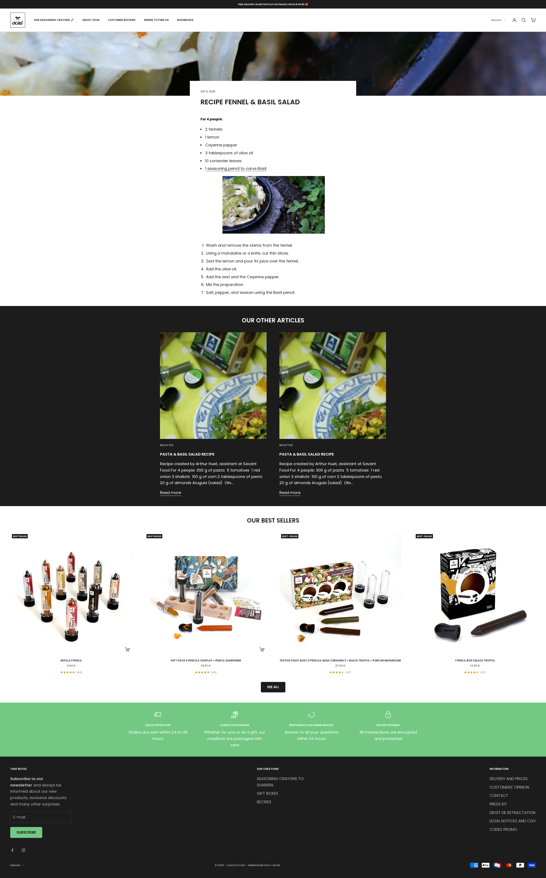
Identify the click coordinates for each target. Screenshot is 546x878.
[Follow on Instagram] (23, 850)
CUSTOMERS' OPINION (509, 787)
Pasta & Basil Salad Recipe (187, 454)
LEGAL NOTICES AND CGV (512, 821)
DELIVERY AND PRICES (508, 778)
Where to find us (156, 20)
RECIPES (264, 802)
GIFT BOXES (267, 793)
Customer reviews (121, 20)
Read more (170, 492)
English (496, 20)
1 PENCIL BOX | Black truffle (475, 660)
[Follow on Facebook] (12, 850)
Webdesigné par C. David (264, 865)
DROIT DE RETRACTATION (512, 812)
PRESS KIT (498, 804)
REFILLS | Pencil (71, 660)
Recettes (166, 445)
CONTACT (498, 795)
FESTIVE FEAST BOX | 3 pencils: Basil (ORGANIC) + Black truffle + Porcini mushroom (340, 660)
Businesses (185, 20)
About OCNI (90, 20)
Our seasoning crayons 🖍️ (54, 20)
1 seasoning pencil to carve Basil (235, 168)
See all (273, 686)
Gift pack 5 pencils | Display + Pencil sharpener (206, 660)
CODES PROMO (503, 829)
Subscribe (26, 832)
